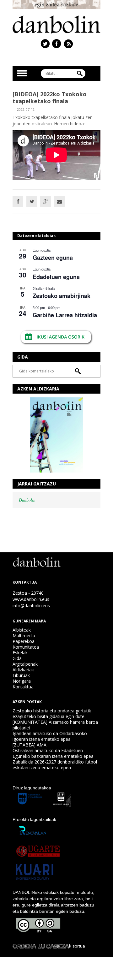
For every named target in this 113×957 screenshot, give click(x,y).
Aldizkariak (23, 670)
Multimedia (24, 636)
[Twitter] (31, 201)
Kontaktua (23, 687)
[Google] (45, 201)
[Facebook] (18, 201)
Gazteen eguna (53, 257)
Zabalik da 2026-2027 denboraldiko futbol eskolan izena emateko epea (55, 764)
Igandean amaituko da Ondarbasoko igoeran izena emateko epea (50, 736)
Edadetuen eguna (56, 277)
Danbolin (27, 500)
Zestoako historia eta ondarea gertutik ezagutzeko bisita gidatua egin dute (52, 713)
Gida (17, 658)
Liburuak (21, 675)
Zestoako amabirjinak (61, 296)
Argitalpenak (25, 664)
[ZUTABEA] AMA (29, 745)
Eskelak (20, 653)
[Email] (59, 201)
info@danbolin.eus (31, 606)
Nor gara (22, 681)
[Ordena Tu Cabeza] (41, 945)
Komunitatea (26, 647)
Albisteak (22, 630)
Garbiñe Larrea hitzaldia (65, 315)
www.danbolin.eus (31, 599)
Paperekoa (24, 641)
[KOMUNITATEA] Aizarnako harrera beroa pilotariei (55, 725)
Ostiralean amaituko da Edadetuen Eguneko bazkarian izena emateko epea (53, 753)
